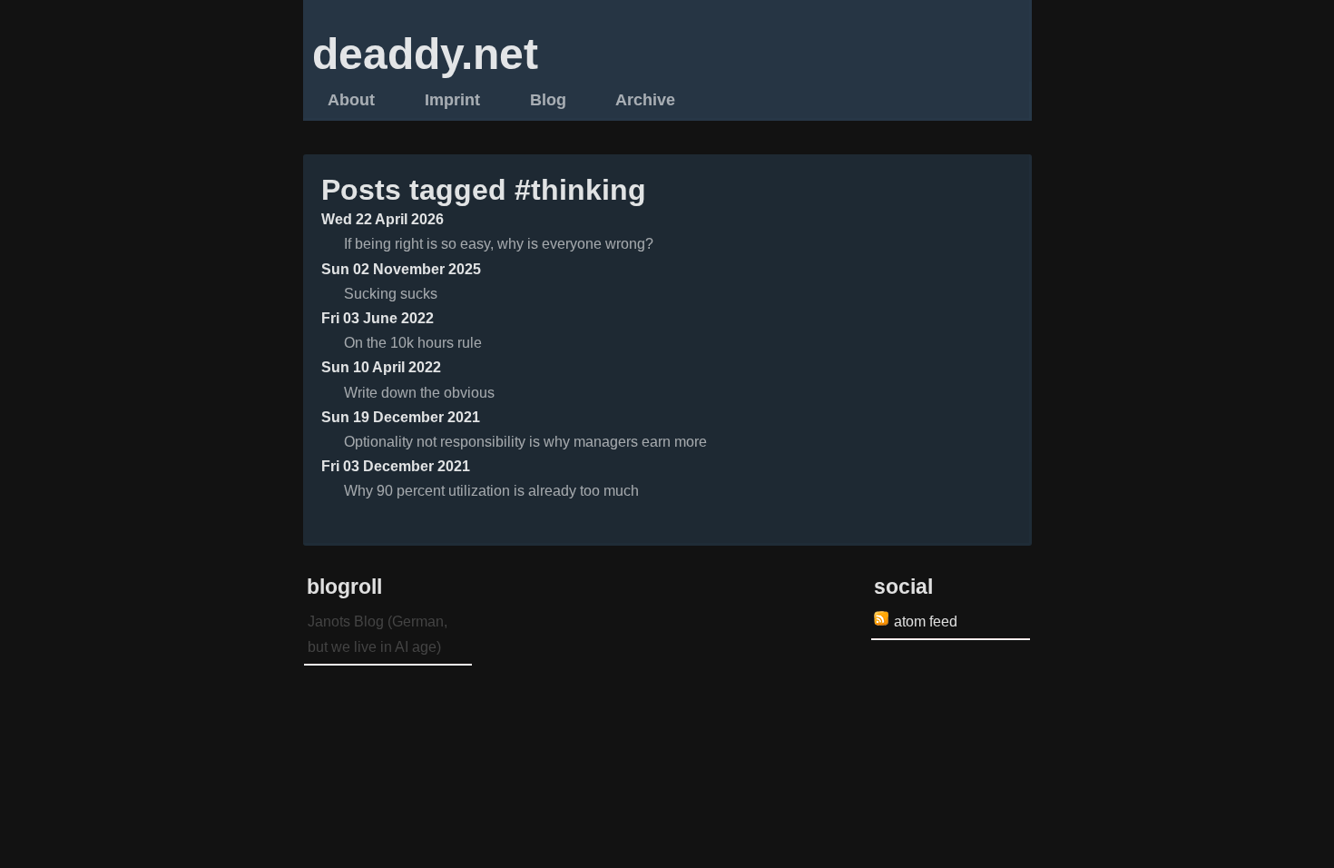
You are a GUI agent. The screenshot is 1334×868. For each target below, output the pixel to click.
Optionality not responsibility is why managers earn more (525, 441)
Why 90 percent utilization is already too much (491, 490)
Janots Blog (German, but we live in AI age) (377, 634)
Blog (548, 99)
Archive (645, 99)
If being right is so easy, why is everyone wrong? (498, 244)
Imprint (452, 99)
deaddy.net (425, 54)
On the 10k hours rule (413, 342)
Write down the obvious (419, 392)
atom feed (925, 621)
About (351, 99)
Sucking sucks (390, 293)
